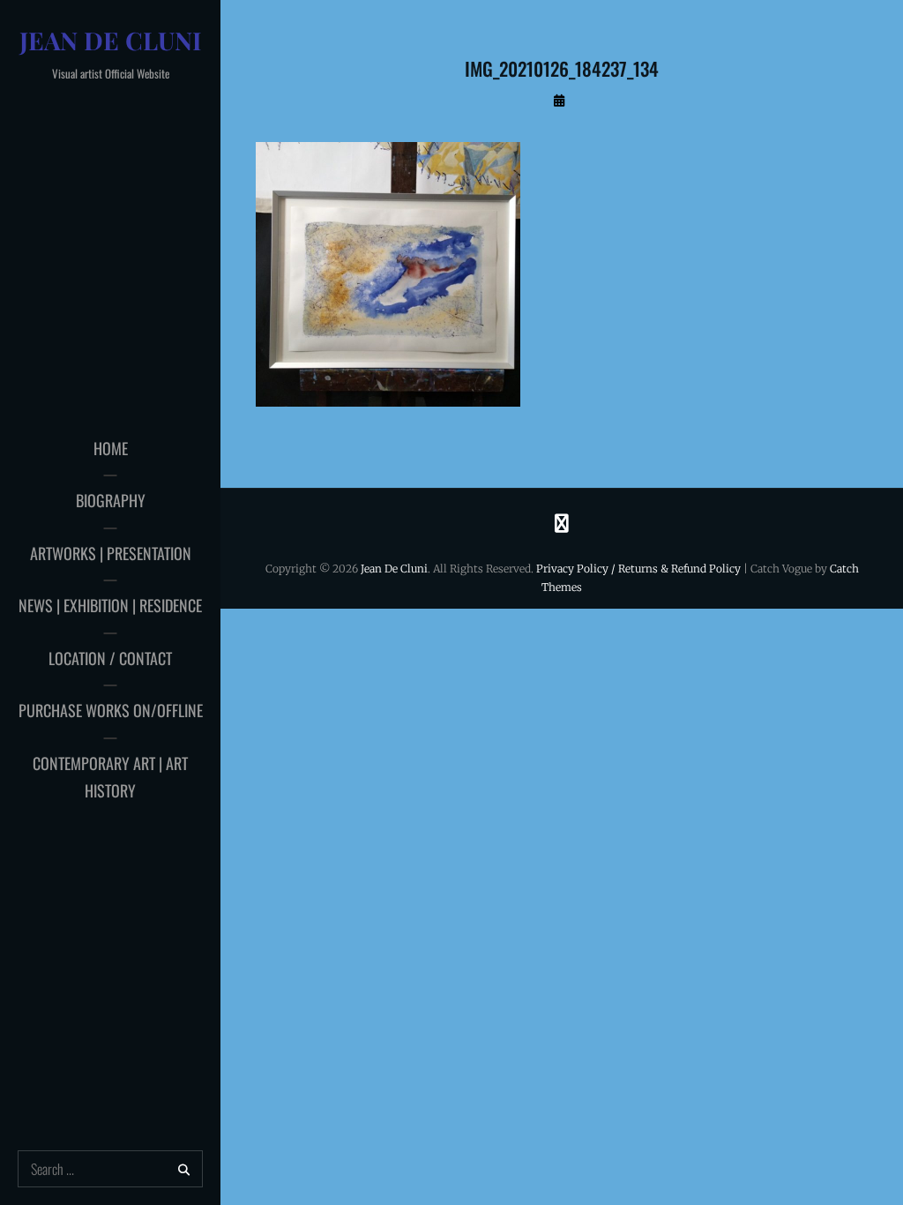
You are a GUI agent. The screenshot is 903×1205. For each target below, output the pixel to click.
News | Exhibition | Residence (110, 605)
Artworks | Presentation (110, 553)
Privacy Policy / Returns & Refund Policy (638, 568)
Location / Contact (110, 658)
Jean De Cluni (110, 40)
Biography (111, 500)
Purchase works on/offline (111, 710)
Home (110, 448)
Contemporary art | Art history (110, 777)
